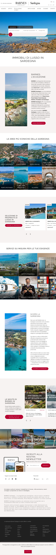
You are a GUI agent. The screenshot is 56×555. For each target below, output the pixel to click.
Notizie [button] (39, 8)
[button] (51, 2)
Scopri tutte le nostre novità (14, 417)
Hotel (44, 535)
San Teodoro (8, 530)
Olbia (6, 536)
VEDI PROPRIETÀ (38, 123)
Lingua (37, 479)
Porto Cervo (8, 526)
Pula (18, 531)
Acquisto (13, 27)
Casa (44, 527)
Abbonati (46, 465)
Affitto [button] (10, 8)
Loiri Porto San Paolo (8, 528)
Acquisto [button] (3, 8)
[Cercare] (10, 34)
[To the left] (26, 234)
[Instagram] (5, 479)
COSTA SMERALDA (33, 529)
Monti (18, 534)
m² (53, 4)
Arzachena (7, 534)
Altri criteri (41, 37)
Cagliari (19, 525)
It (48, 4)
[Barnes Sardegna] (28, 3)
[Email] (54, 272)
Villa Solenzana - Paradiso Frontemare (13, 124)
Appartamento (46, 529)
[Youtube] (15, 479)
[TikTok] (9, 479)
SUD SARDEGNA (46, 525)
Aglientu (19, 527)
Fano (18, 532)
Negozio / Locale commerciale (46, 532)
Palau (18, 529)
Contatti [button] (52, 8)
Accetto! (28, 551)
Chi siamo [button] (45, 8)
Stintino (19, 536)
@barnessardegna (28, 444)
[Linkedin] (12, 479)
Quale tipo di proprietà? (29, 30)
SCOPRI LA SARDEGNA (40, 368)
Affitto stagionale (25, 27)
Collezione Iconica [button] (18, 9)
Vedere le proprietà (14, 225)
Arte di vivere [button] (31, 8)
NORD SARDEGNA (33, 527)
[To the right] (30, 234)
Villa (44, 534)
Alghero (7, 532)
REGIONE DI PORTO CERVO (34, 532)
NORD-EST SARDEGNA (32, 535)
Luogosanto (33, 525)
